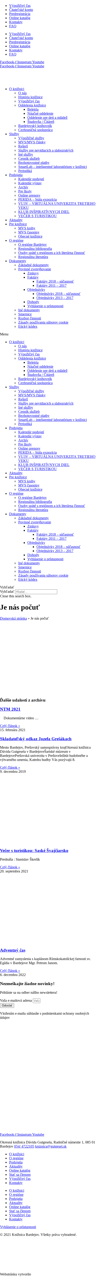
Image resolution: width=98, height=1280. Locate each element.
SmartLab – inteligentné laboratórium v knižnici (52, 167)
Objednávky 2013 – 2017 (54, 298)
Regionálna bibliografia (35, 249)
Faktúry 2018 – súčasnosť (55, 281)
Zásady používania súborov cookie (43, 322)
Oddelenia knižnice (32, 105)
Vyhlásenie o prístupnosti (45, 306)
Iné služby (25, 154)
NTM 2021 (10, 709)
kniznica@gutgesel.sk (51, 1146)
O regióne (16, 240)
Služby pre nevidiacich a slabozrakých (45, 150)
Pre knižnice (18, 224)
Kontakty (16, 22)
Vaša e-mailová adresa (16, 1000)
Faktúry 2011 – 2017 (51, 285)
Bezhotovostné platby (33, 163)
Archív (23, 187)
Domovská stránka (13, 618)
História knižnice (30, 97)
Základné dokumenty (33, 265)
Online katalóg (19, 18)
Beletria (33, 109)
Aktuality (16, 220)
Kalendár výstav (30, 183)
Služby (14, 134)
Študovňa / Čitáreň (40, 122)
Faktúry (33, 277)
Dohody (33, 302)
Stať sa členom (20, 1174)
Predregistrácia (19, 14)
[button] (49, 334)
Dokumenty (17, 261)
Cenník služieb (29, 158)
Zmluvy (33, 273)
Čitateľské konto (21, 10)
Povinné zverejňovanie (34, 269)
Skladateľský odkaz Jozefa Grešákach (36, 738)
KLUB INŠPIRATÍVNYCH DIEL (44, 212)
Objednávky (36, 289)
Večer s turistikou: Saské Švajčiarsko (34, 850)
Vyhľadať (7, 591)
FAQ (12, 26)
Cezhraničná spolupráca (35, 130)
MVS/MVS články (32, 142)
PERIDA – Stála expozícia (37, 199)
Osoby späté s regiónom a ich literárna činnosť (51, 253)
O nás (22, 93)
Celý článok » (10, 726)
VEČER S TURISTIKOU (37, 216)
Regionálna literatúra (33, 257)
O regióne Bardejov (32, 244)
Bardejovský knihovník (35, 126)
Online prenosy (29, 195)
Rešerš (23, 146)
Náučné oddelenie (40, 113)
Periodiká (25, 171)
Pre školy (25, 191)
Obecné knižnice (30, 236)
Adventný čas (12, 950)
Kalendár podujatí (31, 179)
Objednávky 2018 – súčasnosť (58, 294)
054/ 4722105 (24, 1146)
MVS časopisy (28, 232)
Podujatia (16, 175)
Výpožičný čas (20, 6)
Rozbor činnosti (29, 318)
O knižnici (16, 89)
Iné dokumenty (29, 310)
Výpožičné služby (31, 138)
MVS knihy (26, 228)
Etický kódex (27, 326)
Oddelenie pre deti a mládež (47, 117)
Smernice (25, 314)
